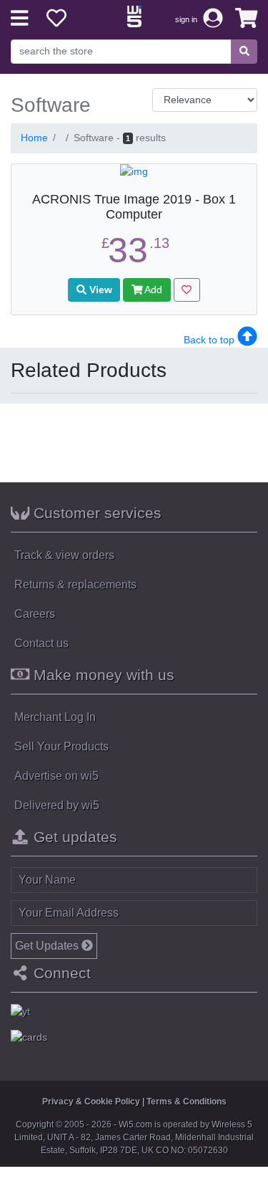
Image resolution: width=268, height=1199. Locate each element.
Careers (34, 614)
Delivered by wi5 (56, 805)
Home (34, 137)
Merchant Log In (55, 717)
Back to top (210, 339)
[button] (246, 18)
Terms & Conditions (187, 1102)
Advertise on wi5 (56, 776)
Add (152, 289)
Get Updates (48, 946)
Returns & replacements (75, 584)
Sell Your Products (61, 746)
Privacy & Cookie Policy (91, 1102)
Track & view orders (64, 555)
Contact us (41, 643)
